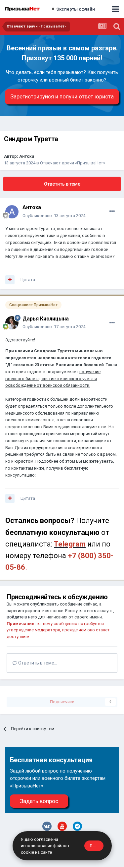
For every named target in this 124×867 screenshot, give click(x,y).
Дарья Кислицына (45, 319)
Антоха (26, 156)
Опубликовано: (53, 215)
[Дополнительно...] (112, 211)
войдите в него (22, 616)
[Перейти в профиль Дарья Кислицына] (12, 322)
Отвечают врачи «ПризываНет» (72, 162)
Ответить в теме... (37, 662)
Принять (96, 845)
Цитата (28, 279)
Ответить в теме (62, 184)
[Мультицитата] (10, 279)
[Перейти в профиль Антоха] (12, 211)
